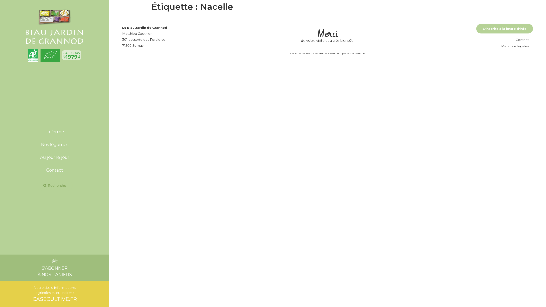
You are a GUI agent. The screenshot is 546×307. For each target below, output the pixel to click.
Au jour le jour (54, 157)
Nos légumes (54, 144)
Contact (54, 170)
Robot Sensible (356, 53)
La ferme (54, 131)
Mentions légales (515, 46)
